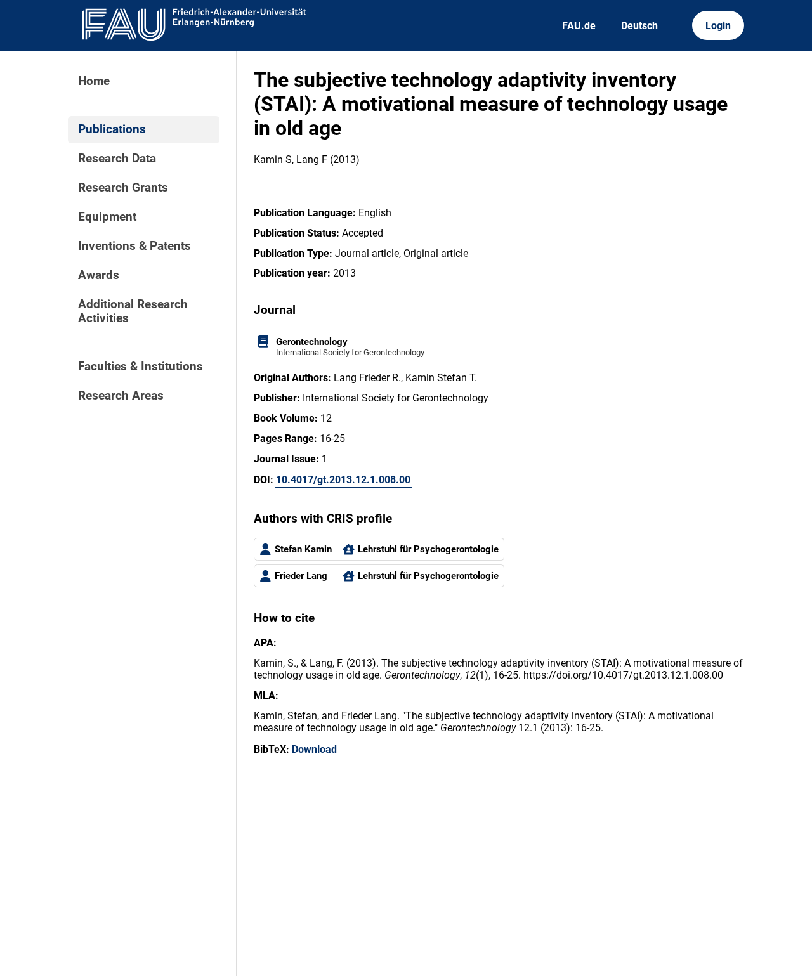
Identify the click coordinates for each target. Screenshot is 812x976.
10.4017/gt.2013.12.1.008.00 (343, 480)
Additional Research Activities (133, 311)
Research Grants (123, 188)
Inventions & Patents (134, 246)
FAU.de (579, 26)
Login (718, 26)
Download (314, 749)
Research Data (117, 159)
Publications (112, 129)
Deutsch (639, 26)
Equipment (107, 217)
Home (94, 81)
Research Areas (121, 396)
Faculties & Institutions (140, 367)
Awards (98, 275)
